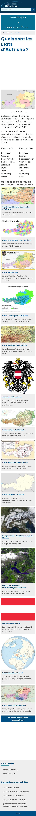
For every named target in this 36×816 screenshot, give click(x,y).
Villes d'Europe (17, 17)
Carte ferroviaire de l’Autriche (15, 462)
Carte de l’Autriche (10, 272)
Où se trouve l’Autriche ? (12, 673)
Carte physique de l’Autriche (14, 345)
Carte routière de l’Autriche (13, 430)
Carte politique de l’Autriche (14, 705)
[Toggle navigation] (18, 22)
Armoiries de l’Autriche (12, 397)
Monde (5, 33)
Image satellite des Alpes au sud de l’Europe (17, 537)
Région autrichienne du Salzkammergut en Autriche (14, 586)
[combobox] (16, 9)
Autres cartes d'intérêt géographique (18, 718)
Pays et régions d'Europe (17, 27)
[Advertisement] (18, 71)
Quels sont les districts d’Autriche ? (17, 240)
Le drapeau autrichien (11, 623)
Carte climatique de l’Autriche (15, 315)
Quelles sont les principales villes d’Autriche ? (16, 208)
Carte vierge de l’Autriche (13, 494)
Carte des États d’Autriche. (18, 112)
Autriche (17, 33)
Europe (10, 33)
